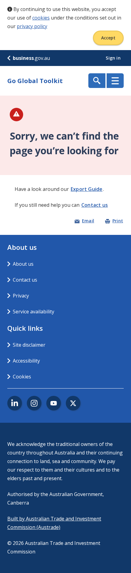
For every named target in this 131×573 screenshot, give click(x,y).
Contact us (94, 205)
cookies (41, 17)
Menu (115, 80)
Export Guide (86, 189)
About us (23, 264)
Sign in (114, 58)
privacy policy (32, 26)
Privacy (21, 295)
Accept (108, 38)
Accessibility (26, 360)
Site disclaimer (29, 344)
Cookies (22, 376)
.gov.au (31, 58)
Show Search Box (96, 80)
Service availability (33, 311)
